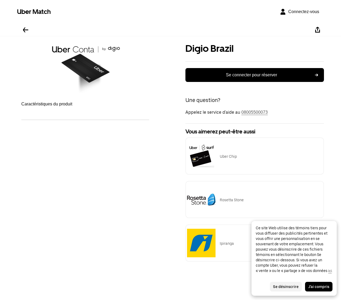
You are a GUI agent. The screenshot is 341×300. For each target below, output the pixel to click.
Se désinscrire (286, 287)
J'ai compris (318, 287)
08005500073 (254, 112)
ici (330, 271)
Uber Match (34, 11)
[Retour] (25, 29)
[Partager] (317, 29)
